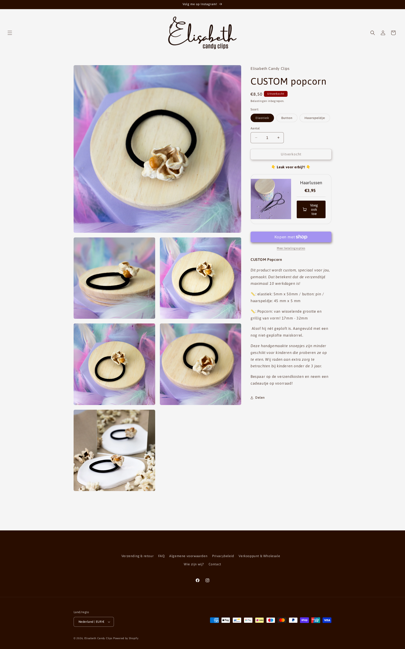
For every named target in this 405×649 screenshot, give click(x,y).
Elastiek (264, 119)
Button (289, 119)
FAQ (161, 556)
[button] (10, 33)
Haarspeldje (317, 119)
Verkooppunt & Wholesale (259, 556)
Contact (215, 564)
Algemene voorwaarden (188, 556)
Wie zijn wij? (194, 564)
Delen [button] (260, 397)
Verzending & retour (137, 556)
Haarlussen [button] (311, 182)
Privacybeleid (223, 556)
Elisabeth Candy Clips (98, 638)
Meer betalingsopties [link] (291, 248)
